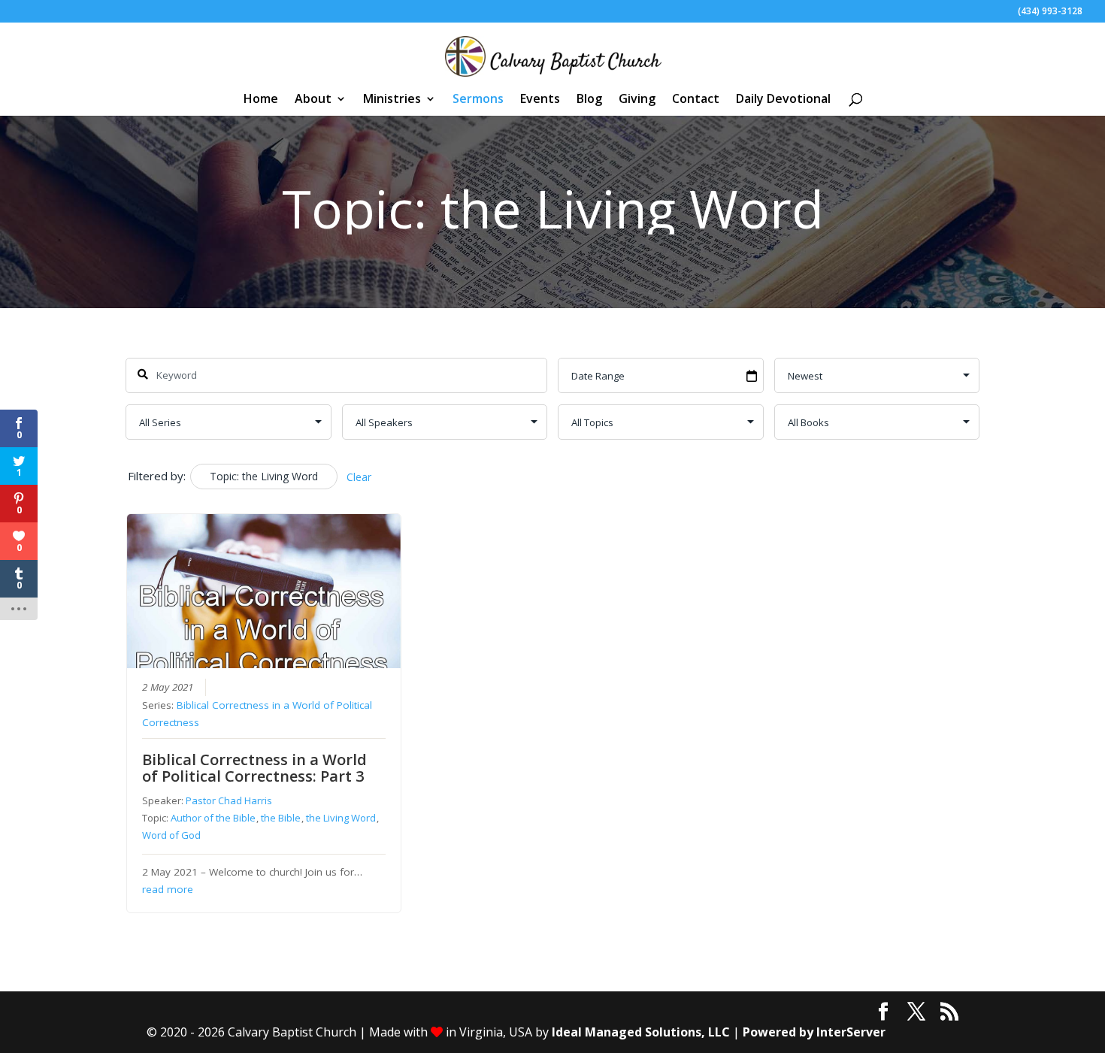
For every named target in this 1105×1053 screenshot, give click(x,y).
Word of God (171, 835)
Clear (359, 477)
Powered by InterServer (814, 1032)
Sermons (478, 100)
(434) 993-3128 (1050, 12)
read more (167, 889)
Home (261, 100)
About (313, 100)
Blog (589, 100)
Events (540, 100)
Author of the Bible (213, 818)
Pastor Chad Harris (229, 800)
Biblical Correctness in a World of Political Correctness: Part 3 (254, 767)
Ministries (392, 100)
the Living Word (341, 818)
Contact (695, 100)
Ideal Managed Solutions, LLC (641, 1032)
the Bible (281, 818)
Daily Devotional (783, 100)
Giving (637, 100)
